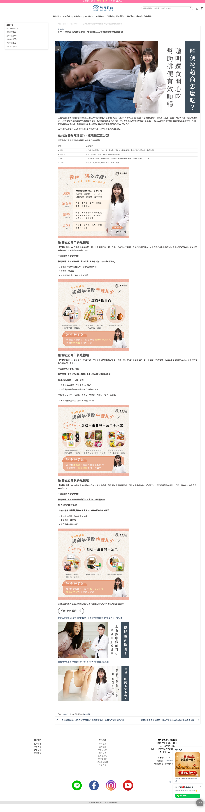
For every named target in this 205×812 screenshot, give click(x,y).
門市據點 (110, 16)
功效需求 (88, 16)
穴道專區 (10, 43)
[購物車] (202, 8)
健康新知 (139, 16)
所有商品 (66, 16)
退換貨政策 (102, 756)
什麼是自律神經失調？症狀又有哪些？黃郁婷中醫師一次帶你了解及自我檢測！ (92, 720)
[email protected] (171, 761)
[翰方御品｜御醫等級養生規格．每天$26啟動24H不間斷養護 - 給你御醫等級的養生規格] (102, 8)
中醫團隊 (37, 747)
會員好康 (99, 16)
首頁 (59, 24)
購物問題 (102, 747)
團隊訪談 (10, 32)
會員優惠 (102, 744)
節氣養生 (10, 46)
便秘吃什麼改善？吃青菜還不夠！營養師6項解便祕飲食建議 (83, 662)
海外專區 (147, 16)
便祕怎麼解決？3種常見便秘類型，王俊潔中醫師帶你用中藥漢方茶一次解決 (90, 618)
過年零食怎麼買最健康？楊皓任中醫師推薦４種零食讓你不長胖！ (169, 720)
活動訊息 (10, 39)
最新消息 (130, 16)
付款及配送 (102, 750)
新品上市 (77, 16)
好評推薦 (10, 36)
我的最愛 (87, 714)
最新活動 (56, 16)
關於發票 (102, 753)
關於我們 (119, 16)
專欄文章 (66, 24)
